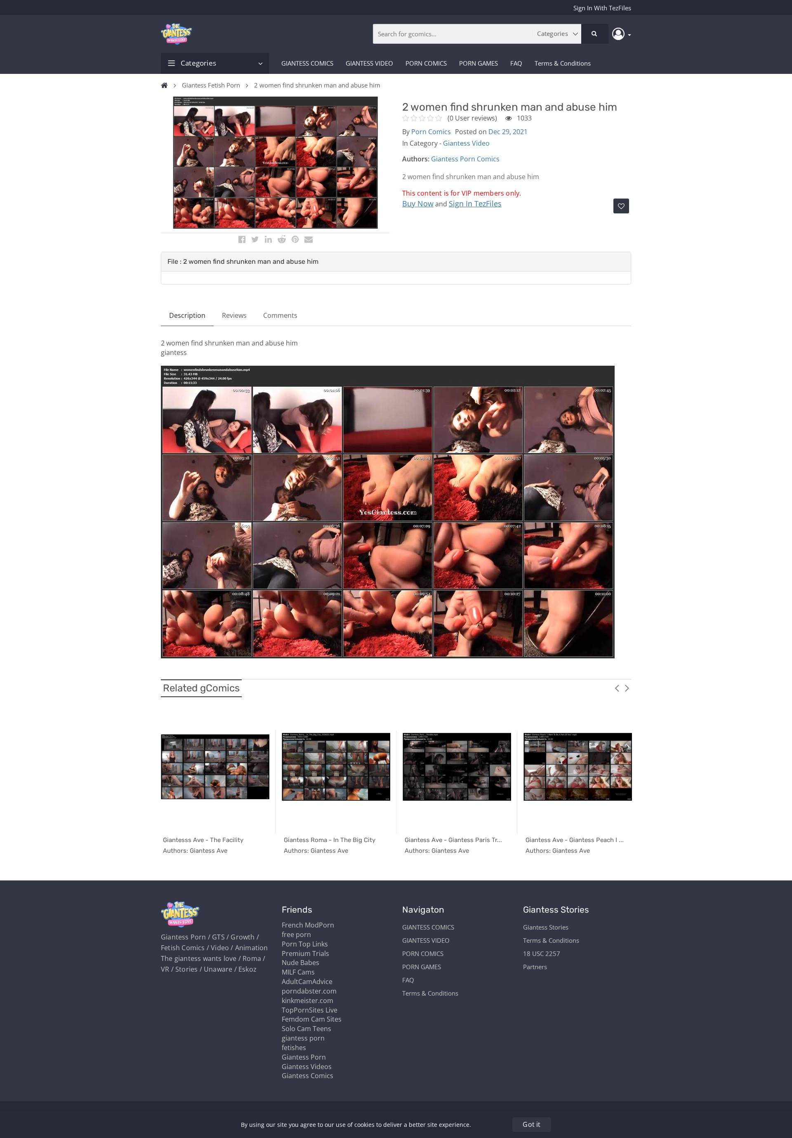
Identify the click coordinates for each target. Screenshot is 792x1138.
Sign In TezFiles (475, 203)
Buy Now (418, 203)
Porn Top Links (305, 944)
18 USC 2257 (541, 953)
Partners (535, 967)
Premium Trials (305, 953)
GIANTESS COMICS (307, 63)
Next (627, 687)
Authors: (415, 158)
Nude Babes (300, 962)
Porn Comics (431, 131)
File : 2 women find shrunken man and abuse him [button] (242, 261)
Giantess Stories (545, 927)
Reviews (234, 315)
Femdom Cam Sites (312, 1019)
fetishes (294, 1047)
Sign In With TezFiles (602, 8)
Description (187, 315)
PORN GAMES (478, 63)
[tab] (396, 261)
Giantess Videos (307, 1066)
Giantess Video (466, 143)
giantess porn (303, 1038)
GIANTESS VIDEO (369, 63)
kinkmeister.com (307, 1000)
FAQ (516, 63)
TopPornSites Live (309, 1010)
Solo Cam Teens (306, 1028)
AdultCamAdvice (307, 981)
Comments (280, 315)
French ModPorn (308, 925)
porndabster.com (309, 991)
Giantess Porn (304, 1057)
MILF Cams (298, 972)
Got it (531, 1124)
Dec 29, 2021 (508, 131)
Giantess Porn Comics (465, 158)
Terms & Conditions (563, 63)
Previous (617, 687)
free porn (296, 934)
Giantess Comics (307, 1075)
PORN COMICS (426, 63)
